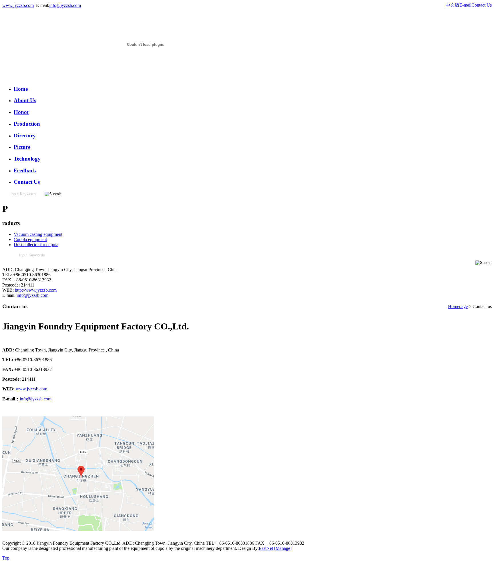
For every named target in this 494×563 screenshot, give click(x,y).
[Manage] (283, 548)
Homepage (458, 306)
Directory (25, 136)
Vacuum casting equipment (38, 234)
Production (27, 124)
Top (5, 558)
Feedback (25, 170)
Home (21, 89)
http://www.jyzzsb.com (35, 290)
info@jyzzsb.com (65, 5)
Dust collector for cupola (36, 244)
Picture (22, 147)
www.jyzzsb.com (18, 5)
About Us (25, 100)
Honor (21, 112)
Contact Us (481, 5)
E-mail (465, 5)
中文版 (452, 5)
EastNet (266, 548)
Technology (27, 159)
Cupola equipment (30, 239)
